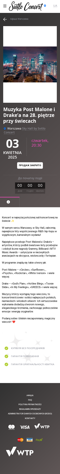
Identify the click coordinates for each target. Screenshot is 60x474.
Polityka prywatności (30, 404)
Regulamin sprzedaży (30, 409)
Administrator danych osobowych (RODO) (30, 413)
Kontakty (30, 418)
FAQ (30, 400)
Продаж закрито (30, 165)
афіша (30, 395)
